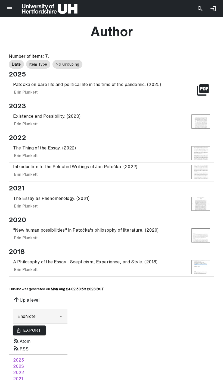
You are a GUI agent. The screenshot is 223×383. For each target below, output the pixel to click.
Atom (21, 340)
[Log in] (213, 8)
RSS (21, 348)
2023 (18, 366)
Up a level (26, 299)
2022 (18, 372)
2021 (18, 378)
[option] (16, 64)
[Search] (200, 8)
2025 (18, 360)
